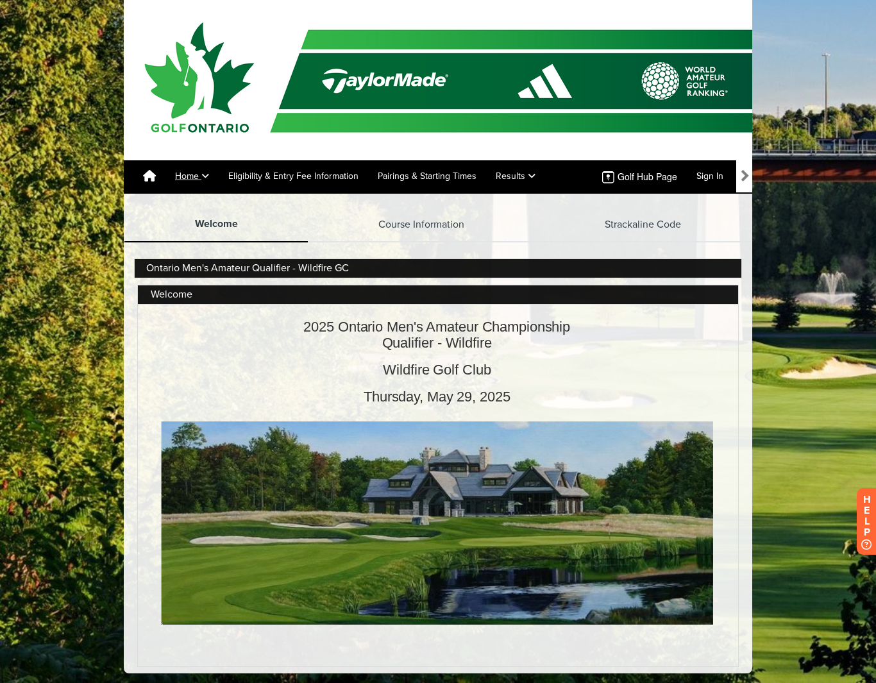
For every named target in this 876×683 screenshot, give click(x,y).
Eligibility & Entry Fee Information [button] (293, 176)
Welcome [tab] (216, 223)
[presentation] (216, 224)
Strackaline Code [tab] (643, 224)
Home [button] (188, 176)
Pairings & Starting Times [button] (427, 176)
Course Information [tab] (421, 224)
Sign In (709, 176)
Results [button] (512, 176)
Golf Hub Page (646, 176)
